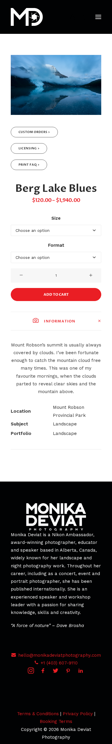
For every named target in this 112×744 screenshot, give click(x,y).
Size (56, 218)
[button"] (31, 672)
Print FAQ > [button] (29, 165)
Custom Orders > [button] (34, 132)
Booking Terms (56, 721)
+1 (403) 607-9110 (59, 663)
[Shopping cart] (80, 17)
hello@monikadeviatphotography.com (59, 655)
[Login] (70, 17)
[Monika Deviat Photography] (27, 17)
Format (56, 245)
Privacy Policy (78, 713)
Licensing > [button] (29, 149)
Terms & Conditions (38, 713)
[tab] (56, 321)
